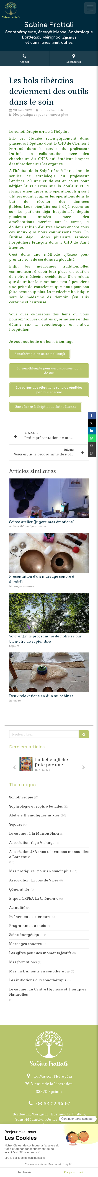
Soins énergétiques (26, 934)
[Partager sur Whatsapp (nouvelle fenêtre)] (92, 438)
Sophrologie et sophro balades (36, 806)
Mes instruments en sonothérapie (39, 971)
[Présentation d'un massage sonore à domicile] (49, 553)
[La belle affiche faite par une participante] (26, 764)
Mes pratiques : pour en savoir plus (40, 871)
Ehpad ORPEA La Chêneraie (33, 898)
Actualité (17, 907)
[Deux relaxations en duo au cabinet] (49, 672)
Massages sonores (25, 943)
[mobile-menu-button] (90, 8)
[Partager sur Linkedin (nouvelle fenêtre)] (92, 430)
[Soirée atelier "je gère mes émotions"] (49, 498)
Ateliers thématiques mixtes (34, 815)
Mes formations (23, 962)
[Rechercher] (84, 734)
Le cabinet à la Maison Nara (34, 833)
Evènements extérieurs (30, 916)
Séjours (15, 824)
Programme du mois (27, 925)
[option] (49, 765)
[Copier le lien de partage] (92, 453)
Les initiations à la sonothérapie (38, 980)
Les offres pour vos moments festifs (40, 953)
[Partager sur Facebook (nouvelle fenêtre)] (92, 415)
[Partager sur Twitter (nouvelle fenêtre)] (92, 423)
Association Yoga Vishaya (32, 842)
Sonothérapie (21, 797)
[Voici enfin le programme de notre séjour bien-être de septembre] (49, 613)
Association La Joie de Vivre (33, 880)
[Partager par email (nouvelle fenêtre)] (92, 445)
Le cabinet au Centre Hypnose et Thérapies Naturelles (47, 992)
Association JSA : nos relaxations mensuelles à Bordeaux (49, 854)
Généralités (19, 889)
